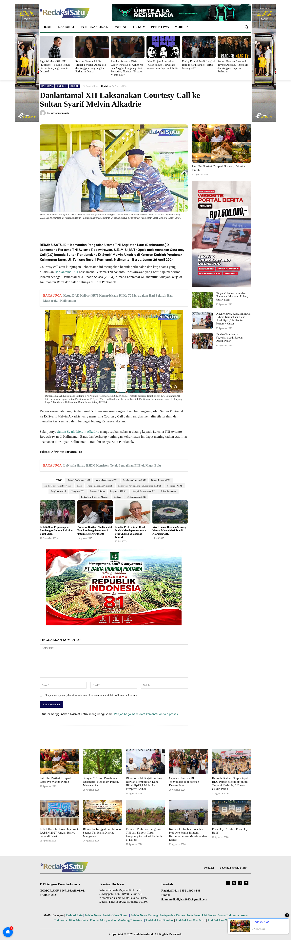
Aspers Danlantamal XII (106, 480)
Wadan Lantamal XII (136, 497)
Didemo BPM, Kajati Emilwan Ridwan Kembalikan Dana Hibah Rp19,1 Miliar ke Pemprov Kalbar (233, 318)
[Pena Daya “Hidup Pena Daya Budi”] (231, 812)
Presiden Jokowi (97, 491)
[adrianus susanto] (43, 113)
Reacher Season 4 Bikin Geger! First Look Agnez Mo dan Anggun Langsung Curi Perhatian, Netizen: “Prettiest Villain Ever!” (127, 68)
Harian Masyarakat (103, 920)
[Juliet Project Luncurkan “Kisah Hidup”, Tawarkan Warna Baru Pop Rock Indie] (163, 47)
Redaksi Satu (74, 915)
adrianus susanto (60, 112)
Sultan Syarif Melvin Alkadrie (78, 431)
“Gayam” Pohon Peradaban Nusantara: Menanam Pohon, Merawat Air (232, 296)
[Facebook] (69, 229)
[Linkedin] (96, 229)
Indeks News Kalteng (144, 915)
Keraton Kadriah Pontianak (99, 486)
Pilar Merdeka (78, 920)
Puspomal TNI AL (118, 491)
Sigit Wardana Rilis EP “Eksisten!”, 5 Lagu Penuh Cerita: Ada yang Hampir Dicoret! (55, 66)
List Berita (209, 915)
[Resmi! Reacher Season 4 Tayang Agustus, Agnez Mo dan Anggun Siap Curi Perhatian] (234, 47)
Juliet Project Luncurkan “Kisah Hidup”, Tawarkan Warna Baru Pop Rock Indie (162, 65)
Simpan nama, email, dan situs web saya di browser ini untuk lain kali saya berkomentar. (92, 695)
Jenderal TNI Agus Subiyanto (58, 486)
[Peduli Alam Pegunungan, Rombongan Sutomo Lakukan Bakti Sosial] (57, 512)
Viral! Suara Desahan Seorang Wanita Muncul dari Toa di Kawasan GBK (169, 530)
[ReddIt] (105, 229)
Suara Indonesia (228, 915)
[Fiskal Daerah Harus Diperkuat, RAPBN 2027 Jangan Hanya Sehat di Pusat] (59, 812)
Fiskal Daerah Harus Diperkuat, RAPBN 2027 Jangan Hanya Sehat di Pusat (59, 832)
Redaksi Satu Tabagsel (222, 920)
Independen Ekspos (172, 915)
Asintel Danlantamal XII (79, 480)
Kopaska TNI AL (175, 486)
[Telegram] (114, 229)
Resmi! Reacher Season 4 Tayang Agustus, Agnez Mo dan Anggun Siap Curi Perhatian (233, 66)
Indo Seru (193, 915)
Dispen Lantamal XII (160, 480)
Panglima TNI (77, 491)
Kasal (79, 486)
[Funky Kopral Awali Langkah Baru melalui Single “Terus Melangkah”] (199, 47)
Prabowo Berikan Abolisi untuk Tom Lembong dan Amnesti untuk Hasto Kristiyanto (94, 530)
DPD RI (74, 86)
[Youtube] (246, 883)
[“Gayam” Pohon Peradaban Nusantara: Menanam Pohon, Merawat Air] (202, 300)
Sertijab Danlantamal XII (143, 491)
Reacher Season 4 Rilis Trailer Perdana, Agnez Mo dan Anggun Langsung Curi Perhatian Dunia (90, 66)
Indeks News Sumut (115, 915)
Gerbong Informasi (130, 920)
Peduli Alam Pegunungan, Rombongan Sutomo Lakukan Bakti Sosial (56, 530)
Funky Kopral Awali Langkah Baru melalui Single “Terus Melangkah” (198, 65)
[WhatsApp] (87, 229)
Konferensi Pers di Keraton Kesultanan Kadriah (139, 486)
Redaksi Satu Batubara (190, 920)
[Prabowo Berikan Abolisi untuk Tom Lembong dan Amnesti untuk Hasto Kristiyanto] (95, 512)
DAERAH (61, 86)
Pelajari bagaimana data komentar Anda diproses (146, 714)
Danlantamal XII (66, 272)
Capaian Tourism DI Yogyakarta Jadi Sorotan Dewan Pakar (229, 337)
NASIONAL (47, 86)
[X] (78, 229)
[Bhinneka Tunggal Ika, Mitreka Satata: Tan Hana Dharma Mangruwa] (102, 812)
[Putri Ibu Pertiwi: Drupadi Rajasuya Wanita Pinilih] (221, 143)
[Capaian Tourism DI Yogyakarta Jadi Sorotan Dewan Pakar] (202, 341)
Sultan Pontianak (168, 491)
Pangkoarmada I (58, 491)
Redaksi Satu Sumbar (160, 920)
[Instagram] (234, 883)
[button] (246, 27)
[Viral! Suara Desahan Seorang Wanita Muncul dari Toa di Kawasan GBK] (170, 512)
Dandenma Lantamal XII (134, 480)
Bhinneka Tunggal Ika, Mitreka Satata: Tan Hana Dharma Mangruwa (102, 832)
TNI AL (117, 497)
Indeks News (93, 915)
